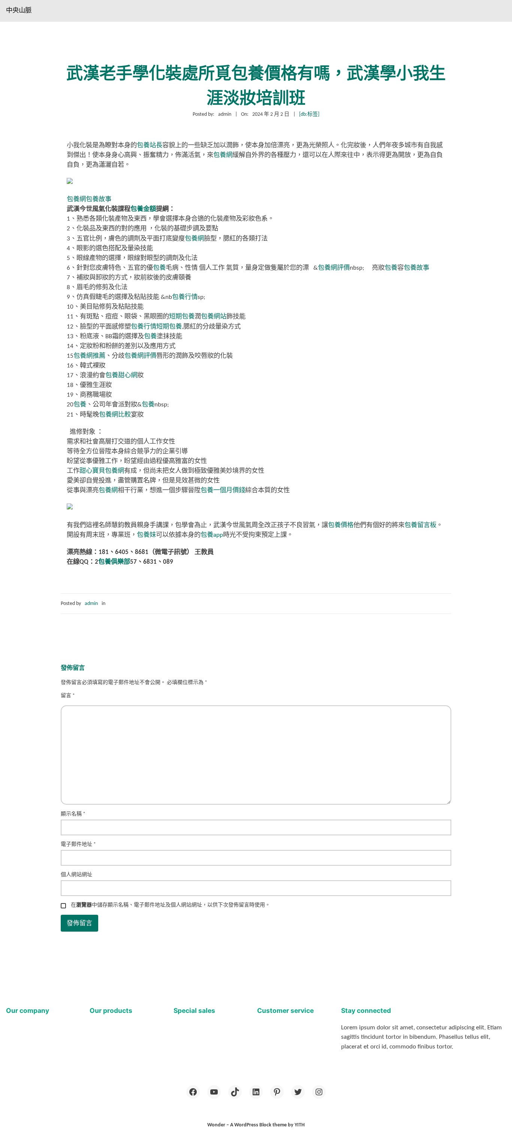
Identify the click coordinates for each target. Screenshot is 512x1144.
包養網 (222, 155)
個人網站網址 (76, 875)
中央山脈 (18, 10)
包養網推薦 (89, 356)
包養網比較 (115, 415)
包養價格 (340, 525)
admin (91, 603)
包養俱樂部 (114, 562)
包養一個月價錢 (223, 490)
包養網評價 (334, 268)
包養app (212, 535)
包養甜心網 (121, 375)
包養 (159, 268)
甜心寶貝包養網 (101, 471)
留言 (68, 696)
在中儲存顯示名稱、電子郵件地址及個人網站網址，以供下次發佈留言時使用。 (170, 905)
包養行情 (185, 297)
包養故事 (98, 199)
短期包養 (182, 317)
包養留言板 (420, 525)
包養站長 (149, 145)
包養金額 (143, 209)
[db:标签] (309, 114)
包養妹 (146, 535)
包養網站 (213, 317)
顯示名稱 (73, 814)
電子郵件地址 (78, 844)
